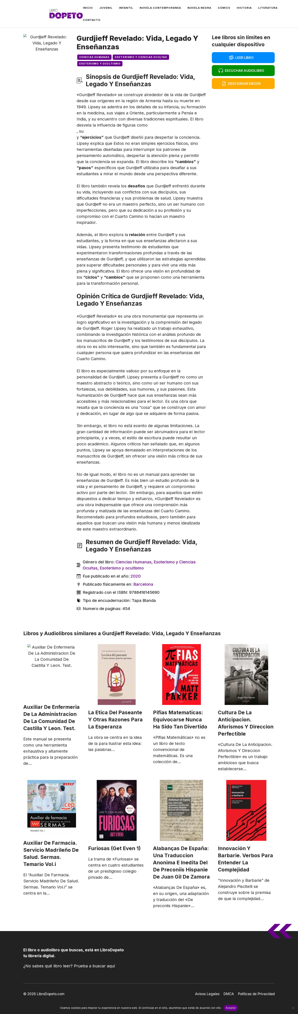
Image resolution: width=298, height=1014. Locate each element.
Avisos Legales (207, 994)
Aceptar (231, 1007)
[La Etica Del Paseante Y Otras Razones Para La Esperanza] (116, 674)
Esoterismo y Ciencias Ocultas (141, 57)
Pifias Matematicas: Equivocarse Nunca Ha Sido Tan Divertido (180, 719)
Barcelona (143, 584)
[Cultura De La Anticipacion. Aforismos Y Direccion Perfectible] (246, 674)
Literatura (268, 7)
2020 (136, 576)
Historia (244, 7)
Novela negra (199, 7)
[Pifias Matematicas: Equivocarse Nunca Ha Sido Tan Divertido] (181, 674)
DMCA (229, 994)
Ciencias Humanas (94, 57)
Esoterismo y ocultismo (99, 63)
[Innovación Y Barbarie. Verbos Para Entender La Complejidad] (246, 810)
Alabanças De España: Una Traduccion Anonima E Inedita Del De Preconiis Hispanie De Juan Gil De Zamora (181, 862)
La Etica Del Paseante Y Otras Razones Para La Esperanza (115, 719)
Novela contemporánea (160, 7)
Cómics (224, 7)
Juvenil (106, 7)
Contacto (92, 19)
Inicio (88, 7)
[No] (293, 1008)
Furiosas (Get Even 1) (114, 848)
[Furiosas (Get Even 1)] (116, 810)
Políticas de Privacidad (256, 994)
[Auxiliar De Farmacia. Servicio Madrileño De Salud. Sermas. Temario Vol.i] (51, 807)
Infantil (126, 7)
